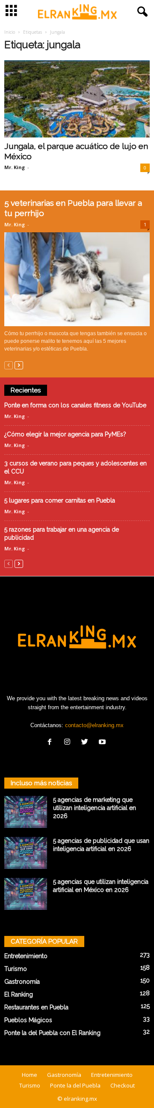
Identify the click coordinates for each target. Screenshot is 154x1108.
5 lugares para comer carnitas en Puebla (59, 500)
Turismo (15, 968)
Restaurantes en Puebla (36, 1007)
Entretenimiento (25, 956)
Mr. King (14, 167)
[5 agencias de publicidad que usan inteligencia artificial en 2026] (25, 853)
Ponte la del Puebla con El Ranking (52, 1032)
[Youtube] (103, 743)
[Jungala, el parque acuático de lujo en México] (77, 98)
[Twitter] (86, 743)
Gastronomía (22, 981)
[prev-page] (8, 364)
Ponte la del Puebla (75, 1085)
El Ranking (18, 994)
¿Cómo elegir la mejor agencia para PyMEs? (65, 434)
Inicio (9, 32)
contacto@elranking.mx (94, 725)
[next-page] (19, 364)
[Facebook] (51, 743)
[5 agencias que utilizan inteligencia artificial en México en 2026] (25, 894)
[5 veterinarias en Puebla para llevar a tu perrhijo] (77, 279)
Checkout (122, 1085)
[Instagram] (69, 743)
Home (29, 1075)
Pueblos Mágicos (28, 1020)
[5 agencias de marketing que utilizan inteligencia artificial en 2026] (25, 812)
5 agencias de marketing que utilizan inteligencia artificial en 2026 (94, 807)
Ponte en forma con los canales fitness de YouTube (75, 405)
